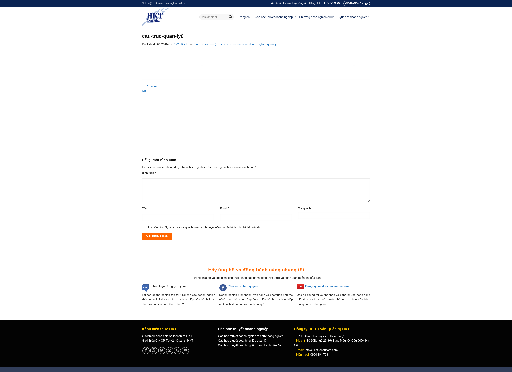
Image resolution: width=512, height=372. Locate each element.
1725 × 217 (181, 44)
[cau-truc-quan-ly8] (256, 65)
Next (147, 90)
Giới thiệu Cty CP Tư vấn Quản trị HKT (167, 340)
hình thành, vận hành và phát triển (260, 294)
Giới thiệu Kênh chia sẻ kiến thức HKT (167, 336)
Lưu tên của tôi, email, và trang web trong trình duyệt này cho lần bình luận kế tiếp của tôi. (204, 227)
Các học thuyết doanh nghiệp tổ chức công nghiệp (250, 336)
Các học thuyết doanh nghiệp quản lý (242, 340)
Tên (145, 208)
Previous (149, 86)
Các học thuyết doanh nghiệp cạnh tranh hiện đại (249, 345)
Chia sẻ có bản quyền (243, 286)
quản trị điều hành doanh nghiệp (271, 299)
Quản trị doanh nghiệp (353, 17)
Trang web (304, 208)
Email (224, 208)
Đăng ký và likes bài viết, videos (327, 286)
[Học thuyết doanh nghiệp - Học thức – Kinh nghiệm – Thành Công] (167, 17)
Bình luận (149, 172)
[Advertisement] (256, 123)
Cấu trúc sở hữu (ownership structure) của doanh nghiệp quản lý (234, 44)
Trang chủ (244, 17)
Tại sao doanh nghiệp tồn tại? (161, 294)
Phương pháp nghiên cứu (316, 17)
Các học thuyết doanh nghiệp (274, 17)
